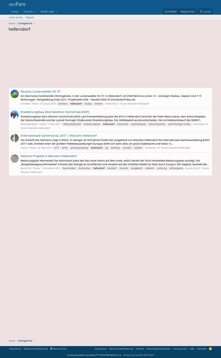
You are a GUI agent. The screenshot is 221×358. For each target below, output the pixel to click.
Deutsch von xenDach (138, 355)
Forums (28, 11)
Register (30, 17)
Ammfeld (25, 103)
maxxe (24, 147)
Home (14, 11)
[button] (35, 11)
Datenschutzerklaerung (36, 348)
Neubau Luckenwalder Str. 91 (41, 91)
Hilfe (192, 348)
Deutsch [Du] (59, 348)
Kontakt (140, 348)
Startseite (202, 348)
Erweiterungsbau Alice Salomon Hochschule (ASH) (55, 112)
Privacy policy (180, 348)
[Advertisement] (110, 60)
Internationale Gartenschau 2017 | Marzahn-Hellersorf (59, 135)
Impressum (15, 348)
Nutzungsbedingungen (158, 348)
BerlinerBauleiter (29, 124)
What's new (47, 11)
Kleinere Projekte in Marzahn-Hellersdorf (49, 156)
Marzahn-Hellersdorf (138, 103)
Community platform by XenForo (94, 355)
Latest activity (16, 17)
